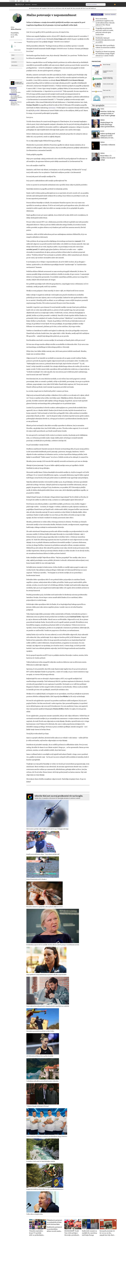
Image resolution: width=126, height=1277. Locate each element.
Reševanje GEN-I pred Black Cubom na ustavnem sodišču (105, 46)
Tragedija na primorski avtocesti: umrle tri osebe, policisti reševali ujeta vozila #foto (104, 31)
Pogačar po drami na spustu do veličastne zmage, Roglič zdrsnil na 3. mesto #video (105, 53)
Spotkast (34, 4)
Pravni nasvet (86, 8)
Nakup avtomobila (76, 8)
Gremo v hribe (61, 8)
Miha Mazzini (16, 29)
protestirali (58, 91)
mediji (12, 58)
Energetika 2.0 (44, 8)
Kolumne (27, 4)
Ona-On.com (53, 8)
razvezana (51, 108)
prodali (37, 110)
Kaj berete (97, 14)
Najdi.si (21, 1)
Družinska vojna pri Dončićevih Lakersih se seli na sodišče (105, 40)
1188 (29, 1)
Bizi (17, 1)
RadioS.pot (93, 8)
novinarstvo (14, 62)
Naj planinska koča (35, 8)
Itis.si (25, 1)
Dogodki (68, 8)
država (12, 55)
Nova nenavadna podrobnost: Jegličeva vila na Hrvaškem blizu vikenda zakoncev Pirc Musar (105, 22)
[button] (10, 4)
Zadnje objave (110, 14)
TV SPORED (12, 1)
